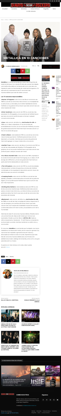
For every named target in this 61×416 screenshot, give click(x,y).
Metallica (12, 256)
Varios (6, 19)
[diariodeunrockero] (30, 5)
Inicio (2, 19)
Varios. (8, 247)
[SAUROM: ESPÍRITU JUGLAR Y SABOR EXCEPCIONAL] (31, 315)
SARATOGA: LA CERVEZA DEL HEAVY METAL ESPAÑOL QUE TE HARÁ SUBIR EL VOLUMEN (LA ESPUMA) (10, 348)
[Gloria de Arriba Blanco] (3, 66)
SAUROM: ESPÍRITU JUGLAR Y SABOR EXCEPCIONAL (30, 324)
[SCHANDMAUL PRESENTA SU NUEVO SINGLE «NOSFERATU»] (53, 76)
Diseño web (4, 413)
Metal (7, 256)
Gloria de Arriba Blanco (13, 66)
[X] (55, 1)
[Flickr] (46, 399)
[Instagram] (52, 1)
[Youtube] (59, 1)
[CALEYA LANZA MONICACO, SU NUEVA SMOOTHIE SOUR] (53, 119)
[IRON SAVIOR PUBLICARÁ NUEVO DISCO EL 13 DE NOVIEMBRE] (53, 88)
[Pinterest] (22, 71)
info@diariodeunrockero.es (29, 405)
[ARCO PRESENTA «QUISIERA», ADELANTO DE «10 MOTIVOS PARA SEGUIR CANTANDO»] (53, 102)
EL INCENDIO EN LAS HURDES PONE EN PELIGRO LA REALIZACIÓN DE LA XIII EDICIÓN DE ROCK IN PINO (45, 91)
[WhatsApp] (27, 71)
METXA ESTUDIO (14, 413)
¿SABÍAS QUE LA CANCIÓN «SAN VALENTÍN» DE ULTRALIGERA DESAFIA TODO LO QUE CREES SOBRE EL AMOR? (30, 348)
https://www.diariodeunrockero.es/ (21, 273)
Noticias (44, 80)
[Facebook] (50, 1)
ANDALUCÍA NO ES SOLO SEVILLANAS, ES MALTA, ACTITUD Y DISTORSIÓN (8, 325)
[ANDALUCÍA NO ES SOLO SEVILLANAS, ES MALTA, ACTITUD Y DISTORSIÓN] (10, 315)
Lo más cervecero (51, 380)
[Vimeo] (57, 1)
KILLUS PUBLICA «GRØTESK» (9, 300)
